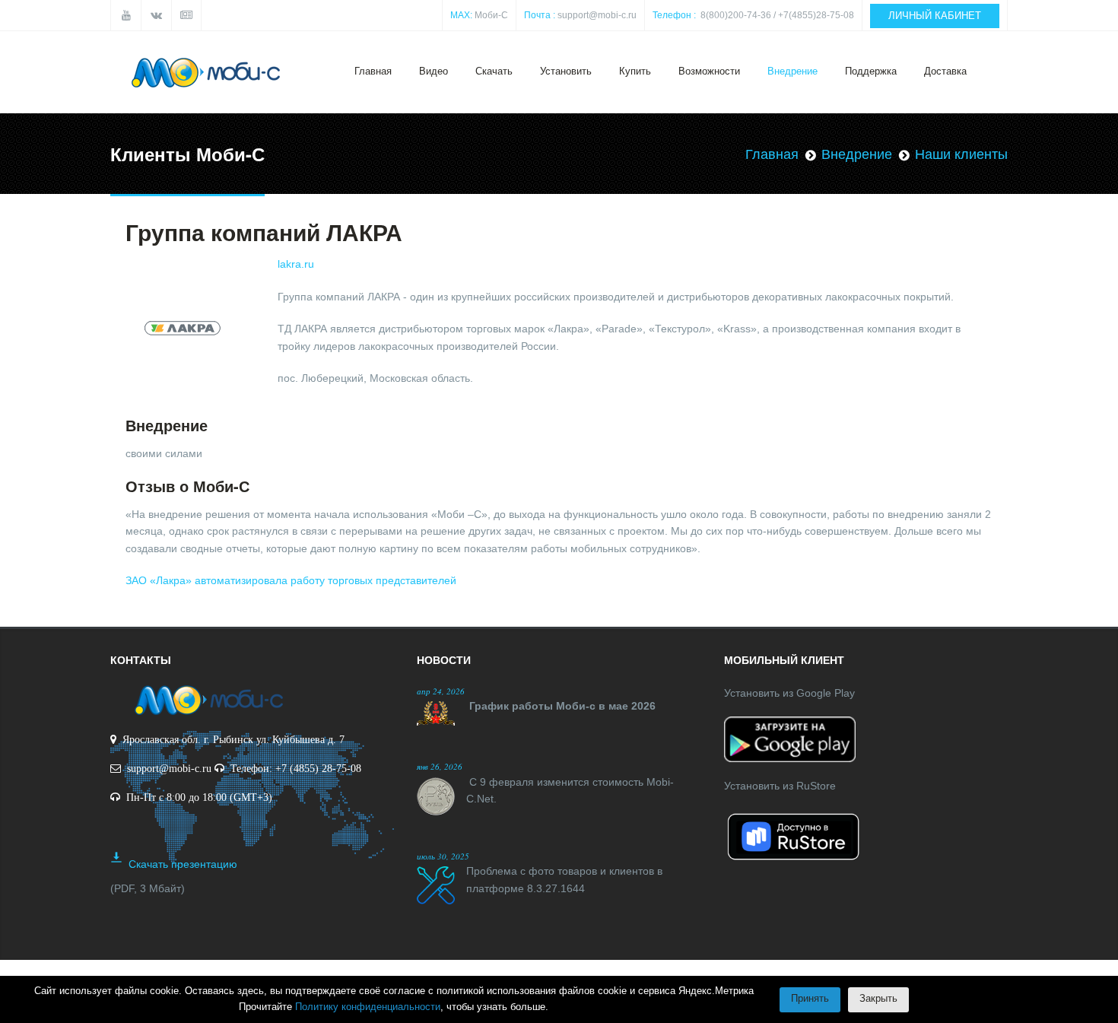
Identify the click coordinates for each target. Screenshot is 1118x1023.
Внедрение (792, 71)
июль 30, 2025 (443, 856)
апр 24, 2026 (441, 691)
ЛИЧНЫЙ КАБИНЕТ (934, 15)
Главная (373, 71)
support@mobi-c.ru (597, 15)
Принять (810, 998)
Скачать (494, 71)
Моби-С (491, 15)
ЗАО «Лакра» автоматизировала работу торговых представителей (290, 580)
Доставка (945, 71)
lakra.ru (296, 264)
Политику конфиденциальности (367, 1006)
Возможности (709, 71)
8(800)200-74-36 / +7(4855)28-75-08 (777, 15)
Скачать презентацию (183, 864)
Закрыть (878, 998)
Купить (635, 71)
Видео (433, 71)
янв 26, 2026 (439, 766)
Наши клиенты (961, 154)
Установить (566, 71)
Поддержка (871, 71)
